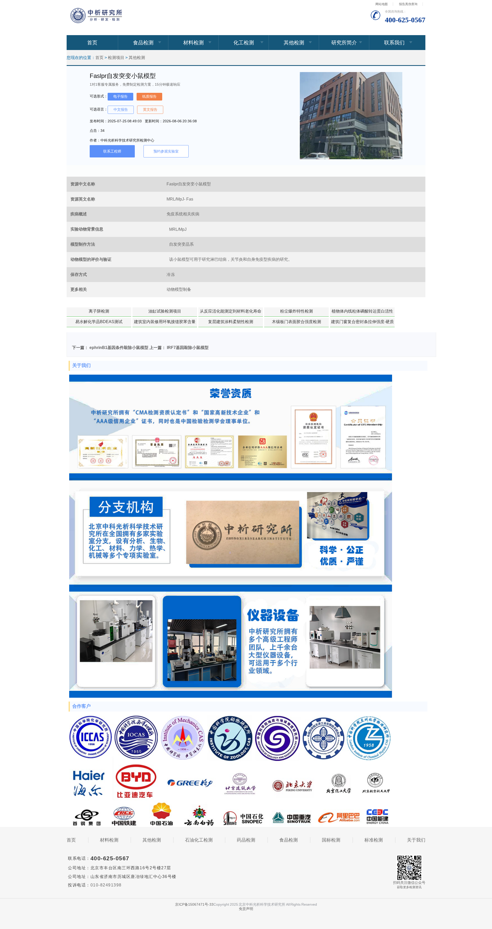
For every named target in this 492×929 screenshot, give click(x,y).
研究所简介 (344, 42)
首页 (92, 42)
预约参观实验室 (166, 151)
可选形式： (99, 96)
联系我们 (394, 42)
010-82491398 (106, 885)
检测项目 (116, 57)
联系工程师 (112, 151)
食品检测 (143, 42)
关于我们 (416, 840)
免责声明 (246, 909)
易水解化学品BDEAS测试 (98, 321)
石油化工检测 (199, 840)
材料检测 (193, 42)
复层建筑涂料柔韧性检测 (230, 321)
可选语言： (99, 109)
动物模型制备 (179, 289)
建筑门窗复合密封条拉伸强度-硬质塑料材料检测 (362, 323)
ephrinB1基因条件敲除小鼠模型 (118, 347)
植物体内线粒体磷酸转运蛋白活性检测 (362, 313)
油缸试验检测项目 (164, 311)
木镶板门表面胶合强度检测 (296, 321)
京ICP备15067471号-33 (194, 904)
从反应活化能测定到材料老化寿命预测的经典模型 (230, 313)
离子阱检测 (99, 311)
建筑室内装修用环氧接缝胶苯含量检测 (165, 323)
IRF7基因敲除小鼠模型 (188, 347)
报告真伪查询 (408, 4)
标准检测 (373, 840)
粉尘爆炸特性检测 (296, 311)
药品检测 (246, 840)
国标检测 (331, 840)
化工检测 (243, 42)
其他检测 (294, 42)
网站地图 (381, 4)
